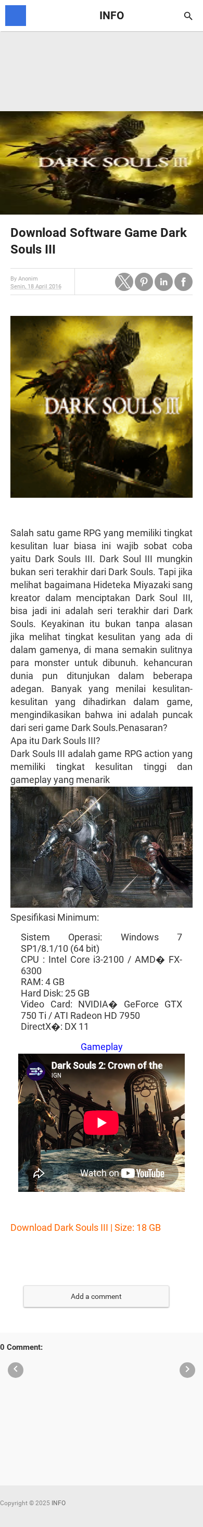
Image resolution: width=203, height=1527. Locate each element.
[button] (124, 282)
